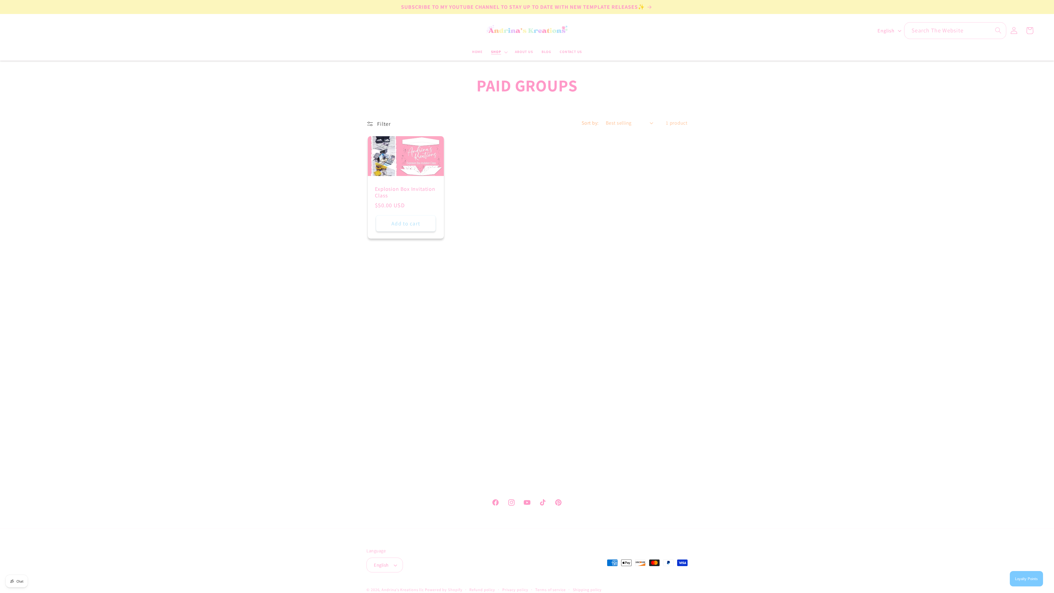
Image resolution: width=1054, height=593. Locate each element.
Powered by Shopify (443, 589)
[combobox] (955, 31)
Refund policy (482, 589)
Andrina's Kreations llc (403, 589)
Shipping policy (587, 589)
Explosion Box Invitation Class (405, 192)
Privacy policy (515, 589)
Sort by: (590, 122)
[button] (499, 52)
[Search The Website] (998, 30)
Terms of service (550, 589)
